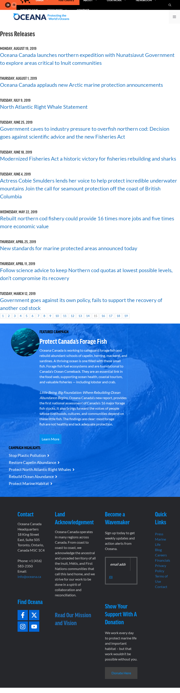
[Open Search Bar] (170, 5)
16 (103, 316)
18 (118, 316)
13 (80, 316)
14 (88, 316)
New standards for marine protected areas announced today (68, 248)
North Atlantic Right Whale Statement (44, 106)
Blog (158, 550)
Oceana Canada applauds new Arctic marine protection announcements (81, 84)
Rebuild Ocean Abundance (31, 476)
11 (65, 316)
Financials (162, 560)
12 (72, 316)
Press (159, 534)
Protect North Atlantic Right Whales (40, 469)
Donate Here (121, 673)
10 (57, 316)
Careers (161, 555)
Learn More (50, 439)
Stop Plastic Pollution (27, 455)
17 (110, 316)
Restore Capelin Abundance (32, 462)
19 (126, 316)
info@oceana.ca (29, 576)
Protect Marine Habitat (29, 483)
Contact (161, 586)
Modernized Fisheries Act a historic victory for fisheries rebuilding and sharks (88, 158)
